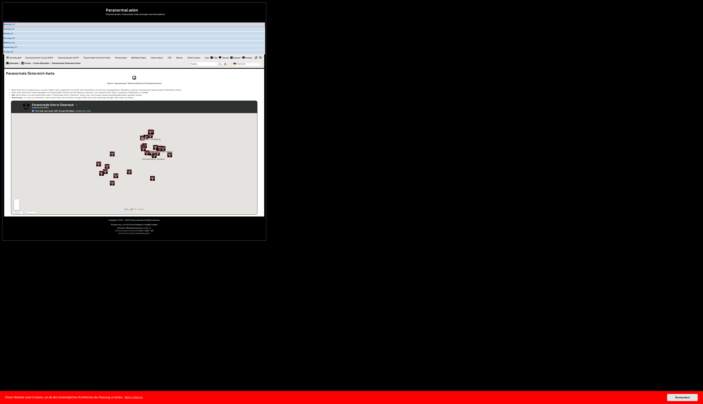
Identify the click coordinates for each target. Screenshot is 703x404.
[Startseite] (55, 10)
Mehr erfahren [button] (134, 397)
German (240, 64)
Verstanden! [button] (682, 397)
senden (145, 92)
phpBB (124, 225)
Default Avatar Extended (126, 231)
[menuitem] (37, 58)
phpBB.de (147, 228)
